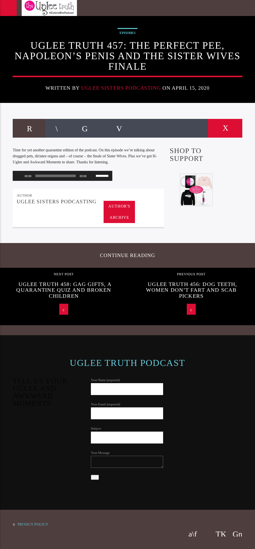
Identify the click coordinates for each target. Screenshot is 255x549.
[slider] (103, 175)
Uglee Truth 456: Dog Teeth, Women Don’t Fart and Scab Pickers (191, 290)
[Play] (19, 175)
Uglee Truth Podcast (127, 363)
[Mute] (91, 175)
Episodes (127, 33)
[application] (62, 176)
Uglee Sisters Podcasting (121, 88)
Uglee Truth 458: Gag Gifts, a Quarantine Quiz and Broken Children (64, 290)
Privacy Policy (33, 524)
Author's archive (119, 212)
